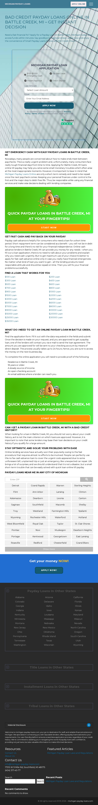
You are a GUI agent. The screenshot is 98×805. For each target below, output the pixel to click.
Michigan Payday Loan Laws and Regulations (70, 753)
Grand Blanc (82, 543)
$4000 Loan (55, 299)
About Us (10, 756)
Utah (78, 640)
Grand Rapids (38, 485)
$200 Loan (54, 277)
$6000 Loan (55, 303)
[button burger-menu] (91, 4)
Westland (38, 511)
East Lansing (82, 536)
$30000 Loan (56, 317)
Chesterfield (60, 543)
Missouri (78, 619)
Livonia (60, 498)
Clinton (82, 492)
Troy (15, 511)
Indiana (20, 610)
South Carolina (78, 636)
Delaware (49, 601)
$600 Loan (54, 284)
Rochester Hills (38, 517)
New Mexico (49, 627)
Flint (15, 492)
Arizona (49, 597)
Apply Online (78, 4)
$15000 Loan (11, 314)
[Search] (86, 479)
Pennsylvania (20, 636)
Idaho (49, 606)
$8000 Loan (55, 306)
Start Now (49, 227)
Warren (60, 485)
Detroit (15, 485)
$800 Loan (54, 288)
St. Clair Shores (82, 524)
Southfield (37, 504)
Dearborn (38, 498)
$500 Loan (10, 284)
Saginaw (15, 504)
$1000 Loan (55, 291)
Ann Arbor (38, 492)
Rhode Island (49, 636)
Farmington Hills (60, 511)
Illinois (78, 606)
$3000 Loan (11, 299)
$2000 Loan (55, 295)
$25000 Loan (11, 317)
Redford (38, 543)
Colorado (19, 601)
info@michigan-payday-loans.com (22, 764)
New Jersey (20, 627)
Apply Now (49, 105)
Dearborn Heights (82, 530)
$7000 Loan (11, 306)
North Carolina (78, 627)
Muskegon (60, 530)
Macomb (60, 504)
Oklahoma (49, 632)
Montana (19, 623)
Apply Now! (49, 570)
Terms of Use (37, 114)
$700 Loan (10, 288)
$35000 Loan (11, 321)
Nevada (78, 623)
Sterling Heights (82, 485)
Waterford (60, 517)
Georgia (20, 606)
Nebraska (49, 623)
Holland (82, 517)
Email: (27, 94)
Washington (20, 645)
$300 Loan (10, 280)
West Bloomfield (15, 524)
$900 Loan (10, 291)
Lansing (60, 492)
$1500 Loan (10, 295)
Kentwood (38, 536)
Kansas (78, 610)
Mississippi (49, 619)
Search (8, 777)
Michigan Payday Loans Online (20, 174)
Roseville (15, 543)
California (78, 597)
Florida (78, 601)
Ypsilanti (82, 511)
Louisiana (49, 614)
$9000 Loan (11, 310)
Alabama (19, 597)
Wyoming (16, 517)
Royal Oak (38, 524)
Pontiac (15, 530)
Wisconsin (49, 645)
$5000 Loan (11, 303)
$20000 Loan (56, 314)
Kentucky (20, 614)
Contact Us (10, 753)
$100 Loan (10, 277)
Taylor (60, 524)
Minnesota (20, 619)
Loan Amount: (30, 86)
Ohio (19, 632)
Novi (38, 530)
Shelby (82, 504)
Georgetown (60, 536)
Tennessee (19, 640)
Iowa (49, 610)
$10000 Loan (55, 310)
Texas (49, 640)
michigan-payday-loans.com (80, 801)
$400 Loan (54, 280)
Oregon (78, 632)
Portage (15, 536)
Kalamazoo (15, 498)
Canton (82, 498)
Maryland (78, 614)
